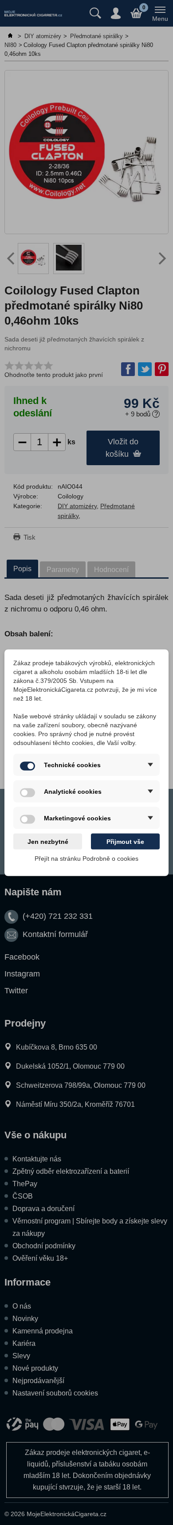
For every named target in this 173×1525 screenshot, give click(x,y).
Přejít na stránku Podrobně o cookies (86, 858)
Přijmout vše (125, 841)
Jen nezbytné (48, 841)
